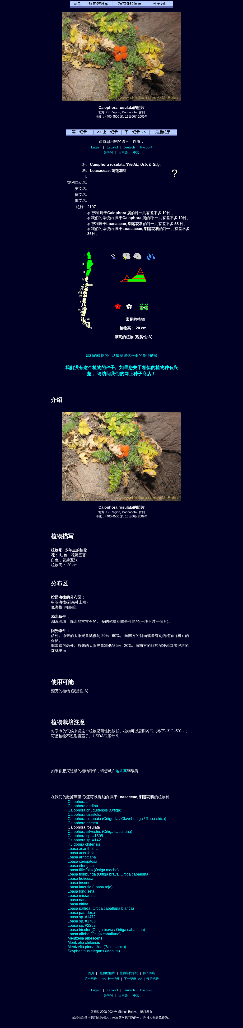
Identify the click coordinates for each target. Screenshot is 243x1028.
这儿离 (121, 771)
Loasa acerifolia (81, 853)
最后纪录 (152, 979)
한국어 (108, 152)
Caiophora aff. (79, 802)
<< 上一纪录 (110, 979)
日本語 (123, 152)
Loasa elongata (81, 866)
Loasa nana (78, 900)
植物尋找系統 (129, 973)
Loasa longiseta (81, 891)
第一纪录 (90, 979)
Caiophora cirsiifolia (84, 814)
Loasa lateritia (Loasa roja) (90, 887)
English (96, 147)
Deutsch (129, 147)
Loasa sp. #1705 (82, 921)
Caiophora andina (83, 806)
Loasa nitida (78, 904)
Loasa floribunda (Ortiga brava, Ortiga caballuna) (109, 874)
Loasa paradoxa (81, 913)
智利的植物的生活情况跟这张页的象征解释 (121, 356)
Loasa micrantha (82, 896)
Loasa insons (79, 883)
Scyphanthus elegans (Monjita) (94, 951)
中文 (136, 152)
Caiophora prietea (83, 823)
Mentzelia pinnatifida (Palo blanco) (97, 947)
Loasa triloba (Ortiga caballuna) (94, 934)
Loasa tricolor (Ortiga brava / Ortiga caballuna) (106, 930)
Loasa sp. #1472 (82, 917)
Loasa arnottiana (82, 857)
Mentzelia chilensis (84, 942)
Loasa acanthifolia (83, 849)
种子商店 (149, 973)
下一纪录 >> (133, 979)
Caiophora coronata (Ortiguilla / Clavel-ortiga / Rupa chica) (117, 819)
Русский (146, 147)
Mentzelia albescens (85, 938)
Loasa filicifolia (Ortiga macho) (93, 870)
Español (112, 147)
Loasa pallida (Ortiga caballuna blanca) (101, 908)
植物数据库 (107, 973)
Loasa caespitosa (82, 861)
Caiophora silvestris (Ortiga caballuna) (100, 832)
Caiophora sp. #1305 (85, 836)
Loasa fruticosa (80, 878)
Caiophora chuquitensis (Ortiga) (94, 810)
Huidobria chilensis (84, 844)
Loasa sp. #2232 (82, 925)
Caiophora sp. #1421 (85, 840)
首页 (91, 973)
